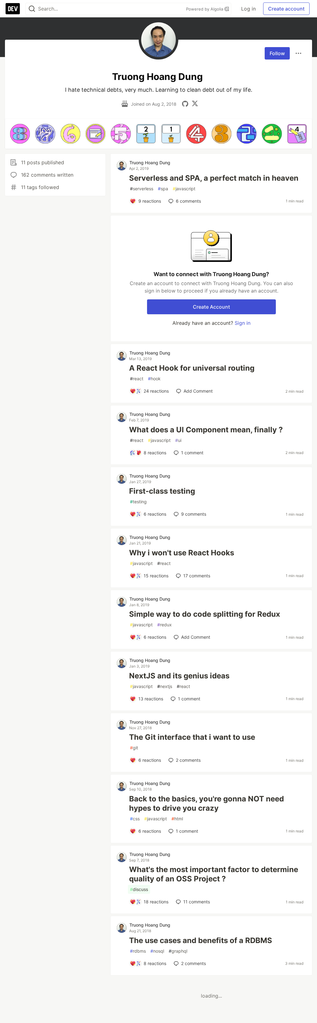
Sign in (242, 323)
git (134, 747)
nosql (157, 951)
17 (196, 575)
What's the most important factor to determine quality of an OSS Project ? (213, 874)
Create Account (211, 307)
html (177, 818)
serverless (141, 188)
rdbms (138, 951)
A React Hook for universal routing (191, 368)
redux (164, 624)
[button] (20, 134)
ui (178, 440)
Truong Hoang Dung (149, 162)
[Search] (32, 9)
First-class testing (162, 491)
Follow (277, 53)
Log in (248, 9)
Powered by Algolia (205, 9)
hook (154, 378)
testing (138, 501)
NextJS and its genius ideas (179, 675)
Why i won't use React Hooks (181, 552)
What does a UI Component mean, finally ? (206, 429)
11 (196, 901)
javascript (184, 188)
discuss (139, 889)
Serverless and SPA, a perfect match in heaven (213, 178)
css (135, 818)
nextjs (164, 686)
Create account (286, 9)
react (136, 378)
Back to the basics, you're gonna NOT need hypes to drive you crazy (206, 803)
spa (163, 188)
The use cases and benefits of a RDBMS (200, 940)
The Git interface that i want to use (192, 737)
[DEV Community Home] (12, 8)
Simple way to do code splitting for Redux (204, 614)
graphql (178, 951)
